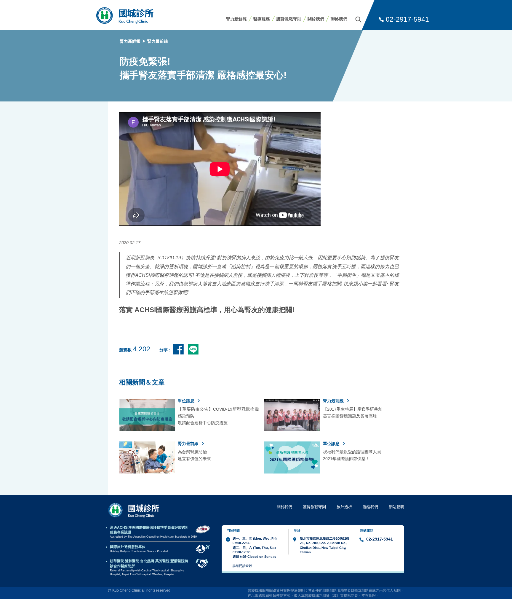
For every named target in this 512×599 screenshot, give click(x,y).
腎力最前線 (157, 41)
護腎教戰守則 (288, 19)
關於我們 (316, 19)
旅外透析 (344, 507)
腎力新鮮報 (236, 19)
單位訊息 (187, 401)
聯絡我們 (339, 19)
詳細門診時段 (242, 566)
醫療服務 (261, 19)
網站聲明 (396, 507)
